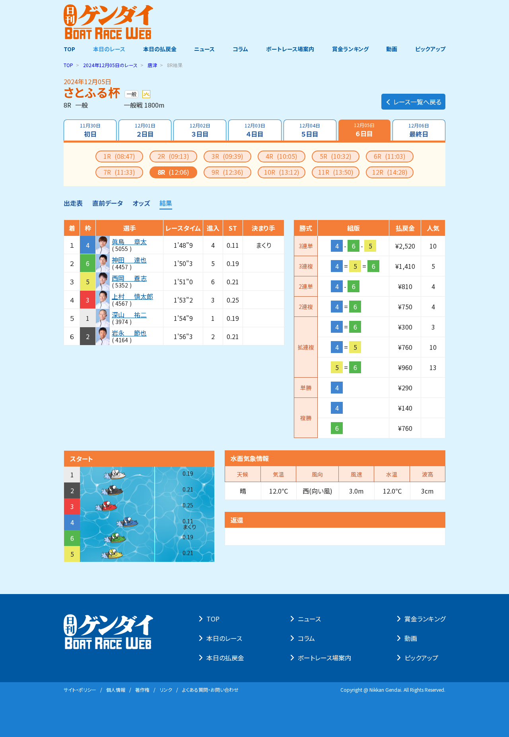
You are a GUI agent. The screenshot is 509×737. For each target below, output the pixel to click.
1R (119, 156)
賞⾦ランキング (424, 618)
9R (227, 172)
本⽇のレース (224, 638)
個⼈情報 (115, 689)
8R (173, 172)
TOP (69, 49)
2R (173, 156)
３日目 (200, 130)
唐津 (152, 65)
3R (227, 156)
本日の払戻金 (160, 49)
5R (336, 156)
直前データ (107, 203)
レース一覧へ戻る (417, 101)
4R (281, 156)
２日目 (145, 130)
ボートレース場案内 (290, 49)
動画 (391, 49)
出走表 (73, 203)
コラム (240, 49)
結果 (165, 203)
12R (390, 172)
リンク (165, 689)
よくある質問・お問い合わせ (210, 689)
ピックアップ (430, 49)
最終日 (418, 130)
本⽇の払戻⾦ (225, 657)
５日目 (309, 130)
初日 (90, 130)
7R (119, 172)
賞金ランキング (350, 49)
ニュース (204, 49)
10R (281, 172)
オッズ (141, 203)
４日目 (255, 130)
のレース (110, 65)
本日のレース (109, 49)
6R (390, 156)
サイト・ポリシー (80, 689)
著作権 (142, 689)
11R (336, 172)
